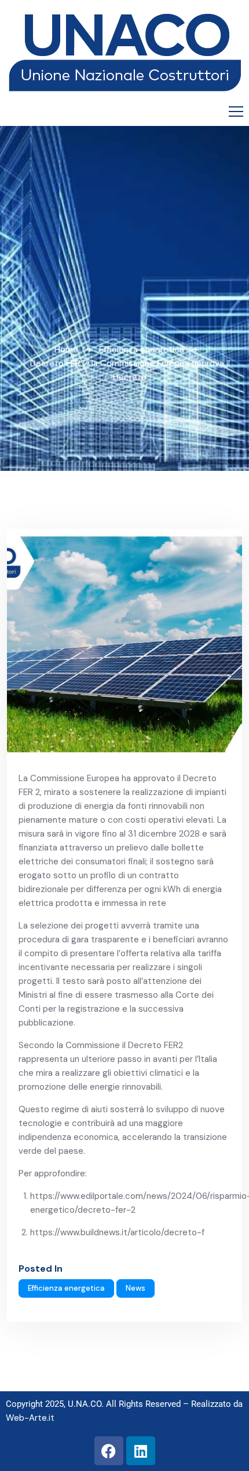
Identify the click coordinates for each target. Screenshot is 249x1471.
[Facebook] (108, 1450)
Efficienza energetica (141, 349)
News (135, 1288)
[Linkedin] (140, 1450)
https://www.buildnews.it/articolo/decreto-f (117, 1232)
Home (66, 349)
